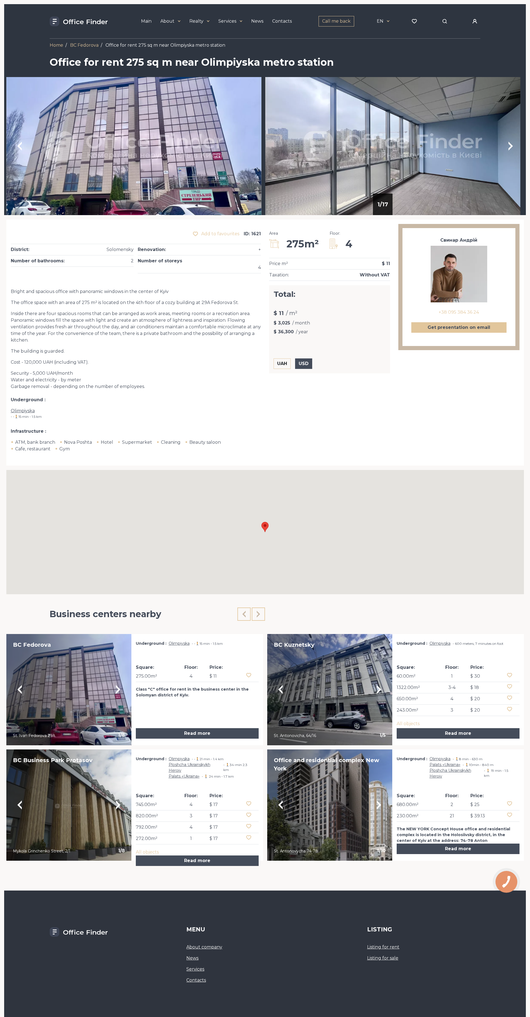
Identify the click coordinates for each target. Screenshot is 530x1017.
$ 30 (475, 676)
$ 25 (474, 804)
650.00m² (407, 698)
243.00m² (407, 710)
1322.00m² (408, 687)
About (167, 21)
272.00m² (146, 838)
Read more (197, 733)
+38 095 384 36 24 (459, 312)
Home (56, 45)
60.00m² (406, 676)
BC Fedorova (84, 45)
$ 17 (214, 804)
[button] (265, 527)
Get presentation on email (459, 327)
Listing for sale (382, 958)
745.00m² (146, 804)
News (257, 21)
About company (204, 947)
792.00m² (146, 827)
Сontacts (196, 980)
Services (227, 21)
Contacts (282, 21)
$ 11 (213, 676)
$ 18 (474, 687)
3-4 (451, 687)
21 (452, 815)
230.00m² (407, 815)
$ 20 (475, 698)
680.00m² (407, 804)
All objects (147, 852)
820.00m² (147, 815)
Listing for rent (383, 947)
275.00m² (146, 676)
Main (146, 21)
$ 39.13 (477, 815)
